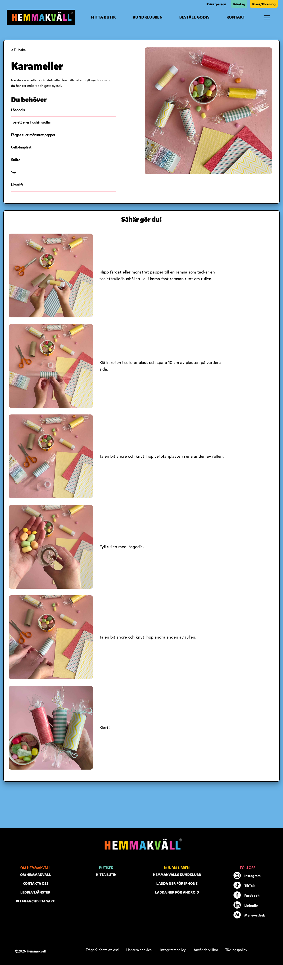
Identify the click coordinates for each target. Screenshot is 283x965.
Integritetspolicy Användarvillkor (189, 950)
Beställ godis (194, 17)
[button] (267, 17)
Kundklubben (148, 17)
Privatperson (216, 4)
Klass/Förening (263, 4)
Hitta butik (103, 17)
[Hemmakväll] (41, 17)
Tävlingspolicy (236, 950)
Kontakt (235, 17)
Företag (239, 4)
